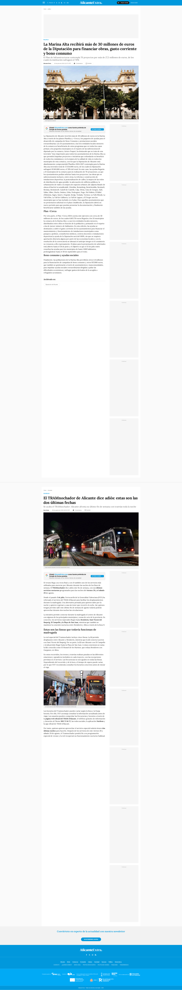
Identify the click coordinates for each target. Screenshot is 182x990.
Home (45, 9)
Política (111, 962)
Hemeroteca (118, 962)
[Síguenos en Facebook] (54, 3)
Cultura (90, 962)
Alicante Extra (47, 63)
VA (64, 3)
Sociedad (46, 493)
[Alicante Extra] (91, 952)
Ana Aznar (46, 510)
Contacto (56, 964)
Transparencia (124, 964)
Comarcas (75, 962)
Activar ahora (96, 129)
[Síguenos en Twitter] (56, 3)
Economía (83, 962)
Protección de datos (89, 964)
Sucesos (104, 962)
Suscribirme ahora (91, 939)
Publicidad (114, 964)
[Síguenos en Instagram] (59, 3)
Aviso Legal (77, 964)
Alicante (62, 962)
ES (68, 3)
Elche (68, 962)
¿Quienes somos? (67, 964)
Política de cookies (103, 964)
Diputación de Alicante (52, 284)
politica (46, 39)
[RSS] (61, 3)
